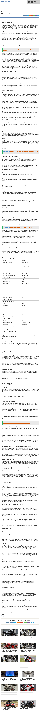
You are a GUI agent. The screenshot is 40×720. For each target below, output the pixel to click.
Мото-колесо (5, 1)
